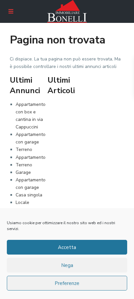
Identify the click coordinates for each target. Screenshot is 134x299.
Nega (67, 265)
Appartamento (31, 157)
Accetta (67, 247)
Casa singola (29, 195)
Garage (23, 172)
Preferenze (67, 283)
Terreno (24, 149)
